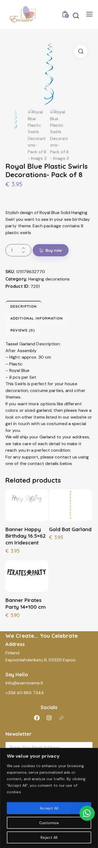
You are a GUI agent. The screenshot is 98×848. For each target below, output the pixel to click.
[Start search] (75, 15)
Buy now (53, 250)
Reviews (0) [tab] (22, 330)
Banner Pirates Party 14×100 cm (25, 603)
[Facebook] (36, 717)
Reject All (49, 837)
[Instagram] (49, 717)
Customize (49, 822)
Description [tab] (23, 306)
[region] (49, 798)
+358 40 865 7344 (24, 693)
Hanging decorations (49, 279)
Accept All (49, 808)
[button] (80, 51)
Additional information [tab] (36, 318)
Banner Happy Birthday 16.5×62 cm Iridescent (25, 536)
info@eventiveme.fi (24, 683)
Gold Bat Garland (70, 529)
